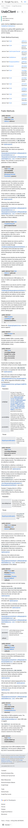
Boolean (11, 66)
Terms (2, 820)
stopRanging (25, 94)
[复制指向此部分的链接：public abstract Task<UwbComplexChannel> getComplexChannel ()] (6, 227)
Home (2, 6)
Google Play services (16, 6)
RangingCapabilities (14, 61)
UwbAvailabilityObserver (9, 719)
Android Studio (5, 791)
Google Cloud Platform (6, 811)
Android (3, 804)
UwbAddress (12, 57)
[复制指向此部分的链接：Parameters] (10, 389)
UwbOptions (11, 26)
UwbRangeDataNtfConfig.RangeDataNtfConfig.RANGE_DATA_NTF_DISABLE (18, 402)
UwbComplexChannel (14, 51)
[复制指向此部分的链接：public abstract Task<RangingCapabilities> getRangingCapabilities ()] (6, 322)
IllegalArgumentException (8, 440)
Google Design (4, 785)
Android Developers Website (8, 782)
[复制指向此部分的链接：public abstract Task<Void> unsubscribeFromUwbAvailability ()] (5, 743)
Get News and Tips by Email (8, 775)
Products (8, 6)
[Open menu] (2, 2)
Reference (5, 7)
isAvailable (24, 66)
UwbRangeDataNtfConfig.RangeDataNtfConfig (16, 398)
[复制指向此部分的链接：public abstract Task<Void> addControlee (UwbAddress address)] (5, 123)
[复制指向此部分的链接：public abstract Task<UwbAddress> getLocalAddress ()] (12, 275)
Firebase (3, 809)
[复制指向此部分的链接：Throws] (7, 434)
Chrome (3, 806)
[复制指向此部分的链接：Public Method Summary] (20, 37)
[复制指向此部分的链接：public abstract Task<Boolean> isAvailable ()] (12, 335)
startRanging (25, 88)
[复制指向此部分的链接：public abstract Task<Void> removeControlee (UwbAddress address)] (5, 531)
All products (4, 814)
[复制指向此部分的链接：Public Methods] (16, 111)
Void (10, 41)
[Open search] (22, 2)
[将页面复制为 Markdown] (22, 12)
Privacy (7, 820)
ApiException (8, 144)
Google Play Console (6, 794)
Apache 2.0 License (5, 760)
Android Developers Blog (7, 773)
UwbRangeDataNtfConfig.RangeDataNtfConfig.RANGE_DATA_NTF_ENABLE (17, 407)
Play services (15, 2)
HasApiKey (4, 26)
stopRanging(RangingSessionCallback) (13, 247)
